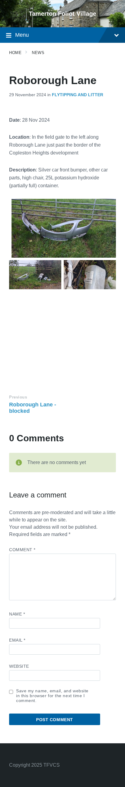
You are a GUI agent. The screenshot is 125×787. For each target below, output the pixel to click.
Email (17, 640)
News (38, 52)
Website (19, 666)
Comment (22, 549)
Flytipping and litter (77, 94)
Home (15, 52)
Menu (22, 35)
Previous (18, 397)
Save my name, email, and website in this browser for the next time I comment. (52, 695)
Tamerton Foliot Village (62, 13)
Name (17, 614)
